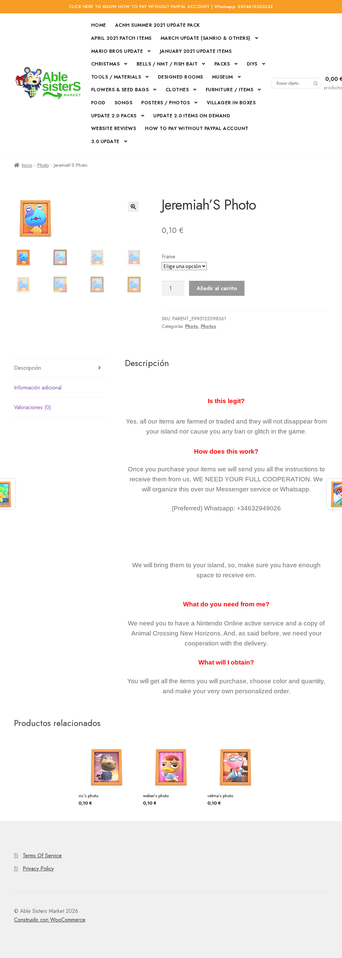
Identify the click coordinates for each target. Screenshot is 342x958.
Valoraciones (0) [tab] (32, 407)
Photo (43, 165)
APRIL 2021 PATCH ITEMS (121, 38)
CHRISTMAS (105, 64)
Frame (168, 256)
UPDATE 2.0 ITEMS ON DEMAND (191, 115)
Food (98, 102)
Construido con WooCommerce (49, 920)
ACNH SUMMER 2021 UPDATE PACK (157, 25)
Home (98, 25)
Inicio (27, 165)
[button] (133, 206)
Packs (222, 64)
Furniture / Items (229, 89)
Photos (208, 326)
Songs (124, 102)
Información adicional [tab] (37, 387)
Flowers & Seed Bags (120, 89)
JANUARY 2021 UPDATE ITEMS (196, 51)
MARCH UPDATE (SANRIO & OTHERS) (205, 38)
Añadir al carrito (217, 288)
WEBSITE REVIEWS (113, 128)
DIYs (252, 64)
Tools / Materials (116, 77)
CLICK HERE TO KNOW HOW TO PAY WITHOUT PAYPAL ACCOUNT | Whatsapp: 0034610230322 (171, 7)
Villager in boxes (231, 102)
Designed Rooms (180, 77)
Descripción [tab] (27, 368)
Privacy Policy (38, 868)
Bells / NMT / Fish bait (167, 64)
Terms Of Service (42, 855)
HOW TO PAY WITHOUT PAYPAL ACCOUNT (196, 128)
